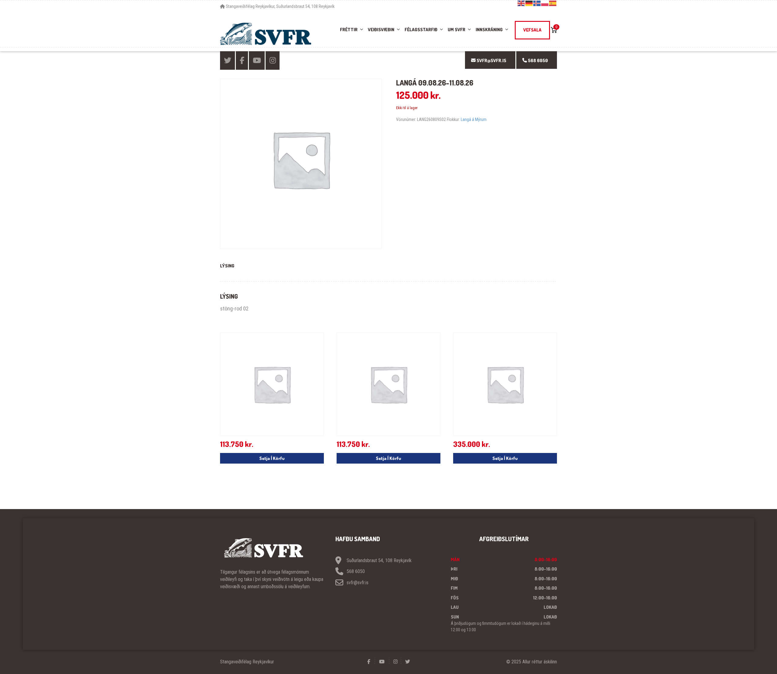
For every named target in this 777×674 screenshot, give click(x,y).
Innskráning (489, 29)
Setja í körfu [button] (272, 458)
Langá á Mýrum (474, 119)
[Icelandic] (537, 3)
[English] (521, 3)
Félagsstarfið (421, 29)
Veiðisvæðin (381, 29)
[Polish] (545, 3)
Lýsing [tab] (227, 266)
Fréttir (349, 29)
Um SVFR (456, 29)
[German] (529, 3)
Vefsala (532, 30)
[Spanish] (553, 3)
